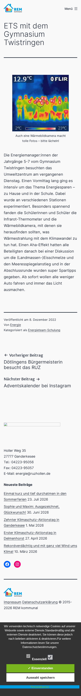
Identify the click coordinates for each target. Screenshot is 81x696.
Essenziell (39, 658)
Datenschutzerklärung (40, 602)
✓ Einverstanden (40, 668)
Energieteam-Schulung (44, 330)
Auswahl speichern (40, 677)
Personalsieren (40, 686)
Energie (15, 325)
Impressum (12, 602)
